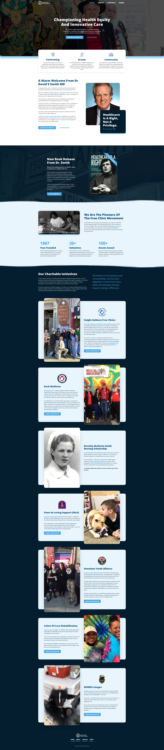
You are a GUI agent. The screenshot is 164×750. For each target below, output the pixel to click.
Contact (111, 3)
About (101, 3)
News (121, 3)
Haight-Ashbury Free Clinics (57, 92)
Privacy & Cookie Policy (75, 741)
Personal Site (84, 741)
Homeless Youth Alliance (91, 572)
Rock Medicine (48, 390)
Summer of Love (116, 226)
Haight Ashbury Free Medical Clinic (96, 324)
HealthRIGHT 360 (113, 343)
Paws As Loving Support (51, 516)
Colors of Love (48, 630)
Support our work (74, 37)
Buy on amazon (54, 194)
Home (91, 3)
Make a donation (91, 351)
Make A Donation (51, 414)
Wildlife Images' (88, 691)
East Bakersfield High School (99, 461)
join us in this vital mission (54, 116)
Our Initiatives (92, 37)
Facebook (91, 741)
